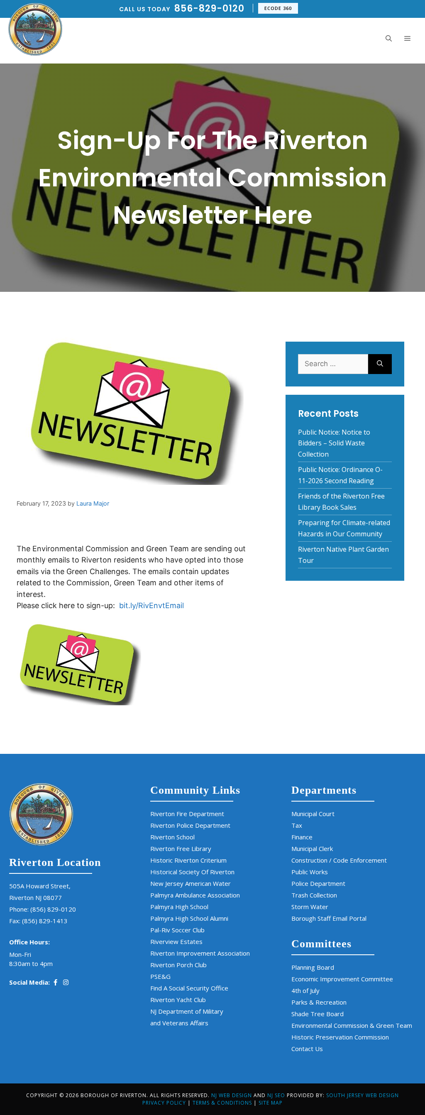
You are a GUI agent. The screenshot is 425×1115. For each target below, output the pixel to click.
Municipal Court (313, 813)
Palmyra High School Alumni (189, 918)
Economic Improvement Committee (342, 979)
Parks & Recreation (319, 1002)
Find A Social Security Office (189, 988)
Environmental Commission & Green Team (351, 1025)
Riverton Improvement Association (200, 953)
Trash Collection (314, 895)
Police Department (318, 883)
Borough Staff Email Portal (328, 918)
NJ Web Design (231, 1095)
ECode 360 (278, 8)
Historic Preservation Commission (340, 1037)
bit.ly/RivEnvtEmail (151, 605)
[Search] (380, 364)
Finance (302, 837)
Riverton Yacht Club (178, 999)
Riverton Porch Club (178, 965)
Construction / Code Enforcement (339, 860)
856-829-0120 (209, 8)
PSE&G (160, 976)
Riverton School (172, 837)
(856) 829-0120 (53, 909)
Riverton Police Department (190, 825)
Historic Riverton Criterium (188, 860)
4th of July (305, 990)
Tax (296, 825)
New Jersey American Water (190, 883)
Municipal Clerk (312, 848)
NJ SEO (277, 1095)
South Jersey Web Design (362, 1095)
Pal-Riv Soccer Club (177, 930)
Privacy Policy (164, 1102)
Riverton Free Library (180, 848)
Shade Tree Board (317, 1014)
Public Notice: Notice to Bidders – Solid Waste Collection (334, 443)
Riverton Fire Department (187, 813)
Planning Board (312, 967)
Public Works (309, 872)
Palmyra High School (179, 906)
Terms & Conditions (222, 1102)
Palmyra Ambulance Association (195, 895)
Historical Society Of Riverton (192, 872)
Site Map (271, 1102)
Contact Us (307, 1048)
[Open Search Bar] (388, 38)
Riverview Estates (176, 941)
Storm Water (309, 906)
